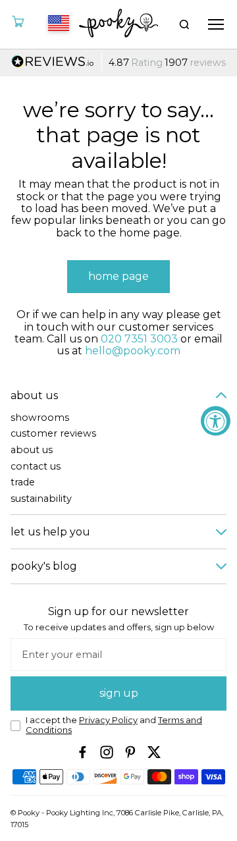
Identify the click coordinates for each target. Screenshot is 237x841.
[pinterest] (130, 752)
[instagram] (106, 752)
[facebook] (83, 752)
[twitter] (154, 752)
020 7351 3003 (139, 339)
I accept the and (114, 725)
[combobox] (56, 24)
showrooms (40, 417)
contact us (36, 466)
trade (23, 482)
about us (32, 450)
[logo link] (119, 24)
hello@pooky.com (132, 350)
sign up (118, 693)
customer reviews (53, 433)
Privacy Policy (108, 720)
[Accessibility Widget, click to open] (215, 420)
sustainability (41, 498)
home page (118, 276)
